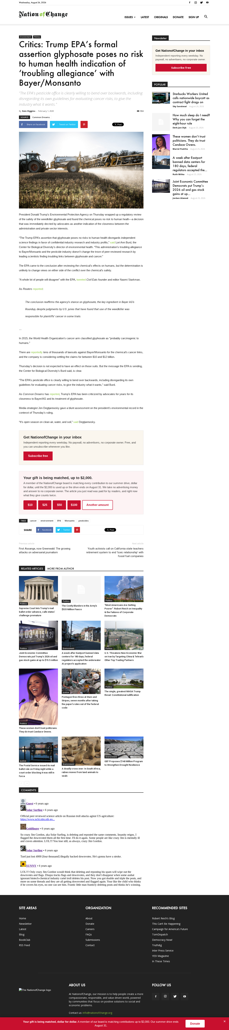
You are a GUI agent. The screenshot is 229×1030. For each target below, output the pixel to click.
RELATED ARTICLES (32, 568)
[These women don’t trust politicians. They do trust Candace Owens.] (38, 697)
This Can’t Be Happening (166, 923)
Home (22, 918)
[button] (205, 17)
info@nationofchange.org (97, 1012)
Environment (25, 37)
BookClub (24, 939)
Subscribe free (38, 455)
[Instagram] (195, 2)
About (89, 918)
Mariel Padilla (180, 149)
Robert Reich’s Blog (163, 918)
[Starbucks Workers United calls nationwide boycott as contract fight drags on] (161, 98)
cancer (33, 520)
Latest (145, 17)
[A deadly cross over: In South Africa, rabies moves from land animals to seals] (81, 751)
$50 (59, 504)
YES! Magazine (160, 956)
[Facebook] (189, 2)
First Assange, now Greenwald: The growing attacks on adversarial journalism (44, 550)
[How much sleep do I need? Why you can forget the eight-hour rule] (161, 122)
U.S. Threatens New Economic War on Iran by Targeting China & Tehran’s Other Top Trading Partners (123, 656)
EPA (59, 520)
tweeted (81, 279)
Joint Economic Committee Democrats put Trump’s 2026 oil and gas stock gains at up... (190, 187)
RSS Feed (24, 945)
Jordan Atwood (180, 198)
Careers (90, 929)
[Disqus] (81, 842)
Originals (161, 17)
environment (47, 520)
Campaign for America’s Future (170, 929)
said (112, 242)
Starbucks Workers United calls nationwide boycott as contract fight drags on (191, 98)
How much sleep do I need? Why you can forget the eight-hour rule (191, 119)
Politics (37, 37)
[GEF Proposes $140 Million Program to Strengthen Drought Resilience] (123, 748)
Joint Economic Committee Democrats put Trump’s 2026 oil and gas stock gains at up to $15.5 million (38, 656)
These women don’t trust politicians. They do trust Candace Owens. (189, 140)
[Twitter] (201, 2)
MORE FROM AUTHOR (60, 568)
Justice (66, 692)
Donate (178, 17)
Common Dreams (41, 117)
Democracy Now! (162, 939)
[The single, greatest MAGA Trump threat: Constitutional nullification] (123, 678)
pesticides (84, 520)
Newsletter (25, 923)
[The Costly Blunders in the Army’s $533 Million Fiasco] (81, 589)
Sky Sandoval (180, 106)
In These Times (161, 961)
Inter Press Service (163, 950)
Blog (21, 934)
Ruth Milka (178, 174)
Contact (90, 945)
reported (38, 288)
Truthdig (157, 945)
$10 (30, 504)
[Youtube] (207, 2)
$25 (44, 504)
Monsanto (70, 520)
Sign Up (194, 17)
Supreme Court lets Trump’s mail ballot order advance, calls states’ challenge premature (37, 612)
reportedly (37, 352)
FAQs (89, 934)
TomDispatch (160, 934)
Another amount (97, 504)
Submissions (93, 939)
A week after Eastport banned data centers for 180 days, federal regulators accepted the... (190, 164)
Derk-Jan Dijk (179, 127)
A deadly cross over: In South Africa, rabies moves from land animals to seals (81, 772)
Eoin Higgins (28, 111)
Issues (129, 17)
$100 (74, 504)
